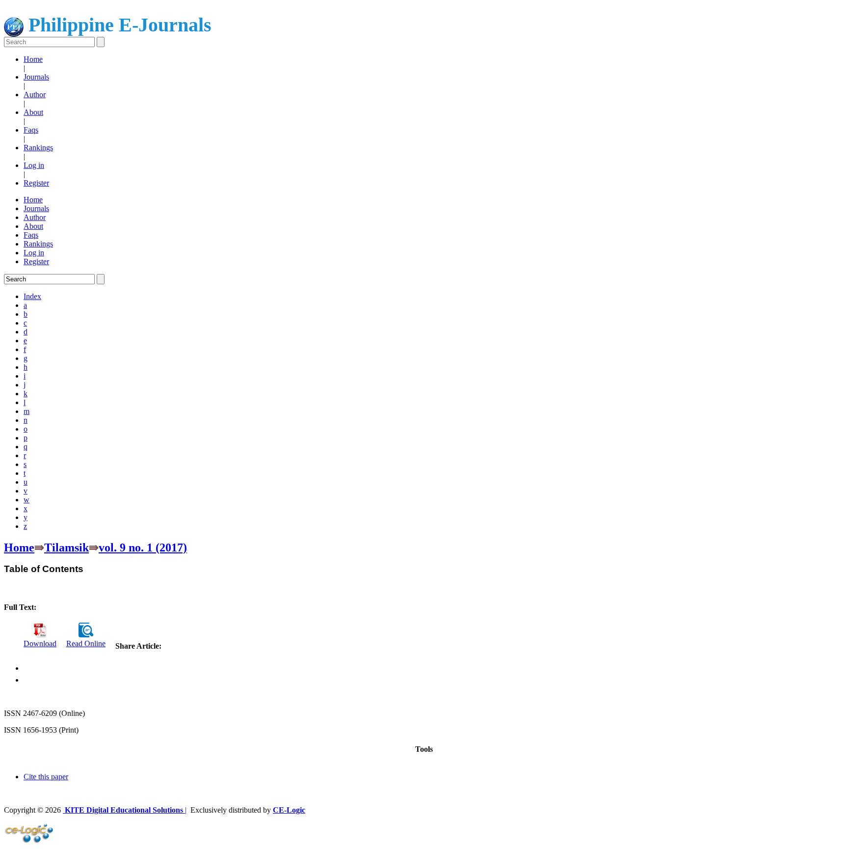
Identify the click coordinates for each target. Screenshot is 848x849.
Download (40, 643)
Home (33, 59)
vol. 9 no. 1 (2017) (143, 547)
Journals (36, 77)
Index (32, 296)
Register (36, 183)
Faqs (31, 130)
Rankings (38, 147)
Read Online (86, 643)
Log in (34, 165)
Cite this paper (46, 776)
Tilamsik (66, 547)
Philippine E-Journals (118, 25)
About (33, 112)
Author (35, 94)
